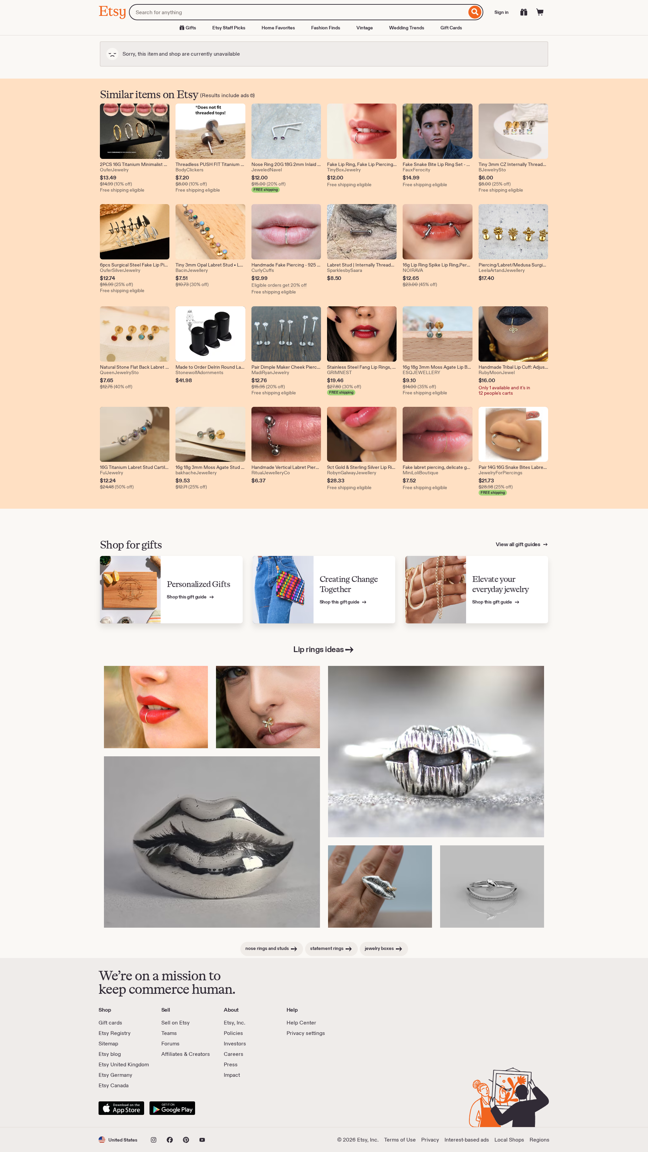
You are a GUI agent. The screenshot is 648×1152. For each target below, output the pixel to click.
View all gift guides (518, 544)
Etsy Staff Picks (228, 27)
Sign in (501, 12)
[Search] (475, 12)
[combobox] (298, 12)
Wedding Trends (406, 27)
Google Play (172, 1108)
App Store (121, 1108)
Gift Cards (451, 27)
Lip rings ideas (318, 649)
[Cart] (540, 12)
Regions (539, 1139)
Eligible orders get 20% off (279, 285)
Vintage (364, 27)
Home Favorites (278, 27)
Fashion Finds (325, 27)
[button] (117, 1140)
